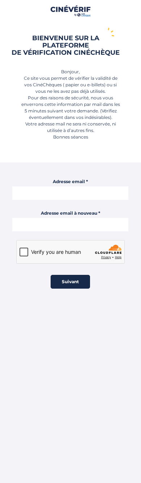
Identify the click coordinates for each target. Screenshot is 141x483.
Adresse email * (70, 181)
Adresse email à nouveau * (70, 213)
